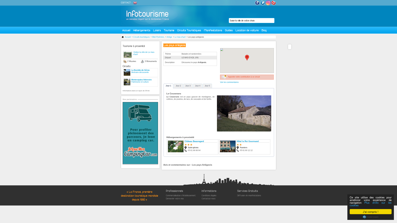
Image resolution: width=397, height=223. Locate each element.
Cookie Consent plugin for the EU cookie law (370, 217)
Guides (229, 30)
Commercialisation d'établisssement (181, 195)
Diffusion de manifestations (249, 195)
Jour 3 (188, 86)
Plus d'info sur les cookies (371, 204)
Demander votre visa (175, 198)
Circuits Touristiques (189, 30)
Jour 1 (168, 86)
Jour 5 (207, 86)
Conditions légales (209, 195)
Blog (264, 30)
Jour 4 (197, 86)
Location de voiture (247, 30)
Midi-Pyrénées (158, 37)
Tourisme (169, 30)
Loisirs (157, 30)
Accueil (126, 30)
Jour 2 (178, 86)
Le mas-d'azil (180, 37)
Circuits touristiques (141, 37)
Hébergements (141, 30)
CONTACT (126, 2)
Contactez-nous (208, 198)
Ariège (169, 37)
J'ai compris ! (370, 212)
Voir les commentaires (229, 82)
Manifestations (213, 30)
